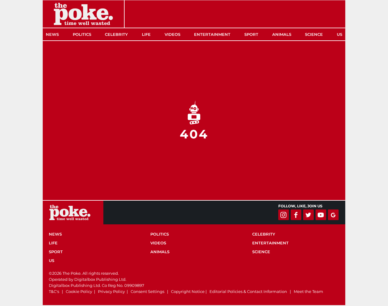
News (52, 34)
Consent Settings (147, 291)
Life (146, 34)
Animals (281, 34)
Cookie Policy (79, 291)
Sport (251, 34)
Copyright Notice (188, 291)
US (339, 34)
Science (314, 34)
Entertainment (212, 34)
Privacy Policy (111, 291)
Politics (82, 34)
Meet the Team (308, 291)
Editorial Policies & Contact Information (248, 291)
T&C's (54, 291)
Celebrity (116, 34)
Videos (172, 34)
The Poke (83, 14)
